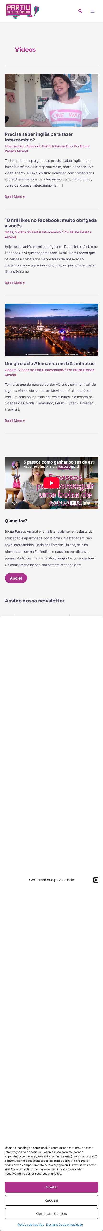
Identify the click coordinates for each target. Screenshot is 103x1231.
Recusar (52, 1200)
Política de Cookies (31, 1224)
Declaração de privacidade (64, 1224)
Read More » (15, 196)
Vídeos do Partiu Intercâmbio (48, 146)
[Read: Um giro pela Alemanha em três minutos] (51, 330)
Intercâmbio (14, 146)
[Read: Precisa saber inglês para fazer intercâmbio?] (51, 100)
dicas (9, 232)
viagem (10, 370)
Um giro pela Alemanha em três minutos (49, 363)
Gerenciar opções (51, 1213)
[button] (95, 880)
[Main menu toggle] (92, 11)
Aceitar (52, 1187)
